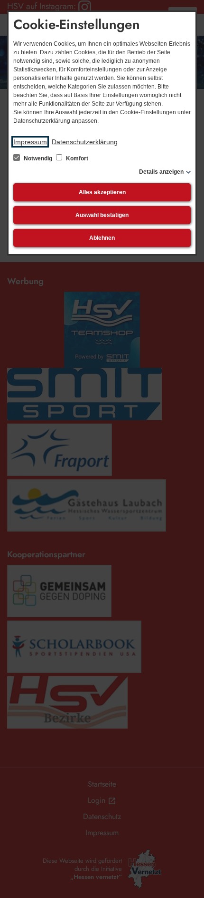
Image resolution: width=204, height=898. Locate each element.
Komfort (76, 158)
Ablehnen (102, 238)
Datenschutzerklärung (85, 142)
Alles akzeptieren (102, 192)
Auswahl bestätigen (102, 215)
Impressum (30, 142)
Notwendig (38, 158)
